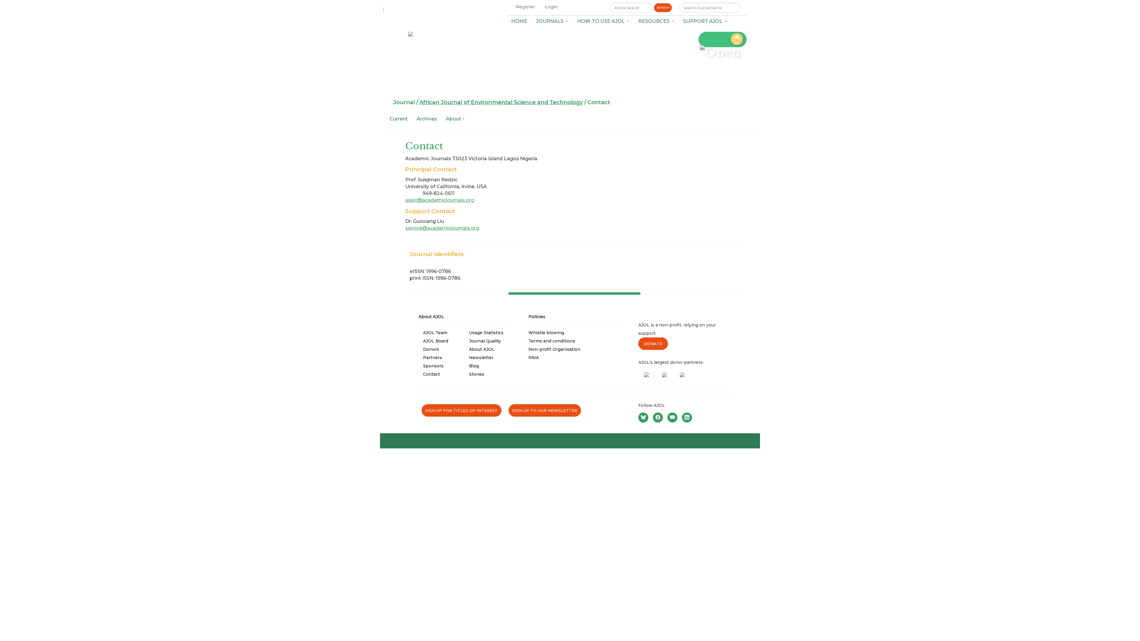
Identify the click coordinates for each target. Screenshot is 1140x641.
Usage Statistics (486, 332)
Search (663, 7)
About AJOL (482, 349)
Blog (474, 366)
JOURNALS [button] (551, 21)
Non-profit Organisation (554, 349)
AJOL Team (435, 332)
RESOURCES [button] (655, 21)
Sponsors (433, 366)
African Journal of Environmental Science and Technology (501, 102)
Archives (427, 119)
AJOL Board (435, 341)
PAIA (533, 357)
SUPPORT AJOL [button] (704, 21)
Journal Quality (485, 341)
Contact (431, 374)
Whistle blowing (546, 332)
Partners (432, 357)
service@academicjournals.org (442, 228)
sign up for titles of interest (461, 410)
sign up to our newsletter (544, 410)
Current (399, 119)
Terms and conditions (551, 341)
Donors (431, 349)
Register (525, 6)
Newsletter (481, 357)
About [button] (454, 119)
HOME (519, 21)
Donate (653, 343)
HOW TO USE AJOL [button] (602, 21)
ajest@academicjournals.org (439, 200)
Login (551, 6)
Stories (476, 374)
